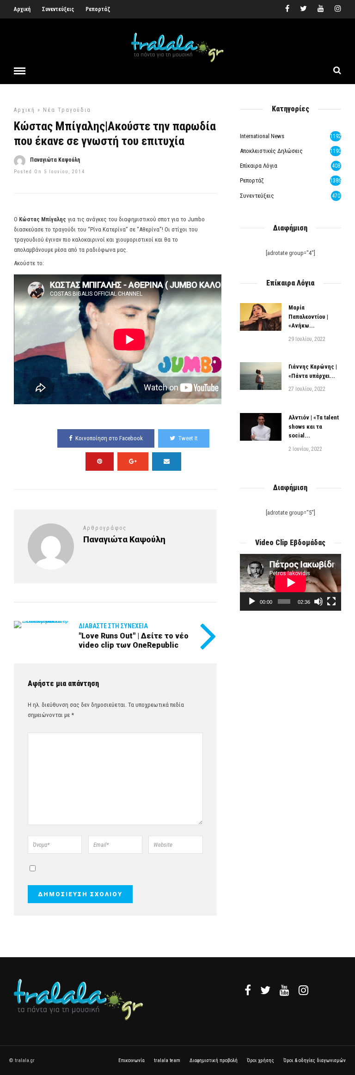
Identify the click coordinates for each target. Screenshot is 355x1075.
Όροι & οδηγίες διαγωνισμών (314, 1060)
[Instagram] (338, 9)
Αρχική (22, 9)
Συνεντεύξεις (58, 9)
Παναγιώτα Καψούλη (55, 160)
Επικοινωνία (131, 1060)
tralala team (167, 1060)
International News (262, 136)
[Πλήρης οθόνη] (331, 601)
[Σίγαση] (318, 601)
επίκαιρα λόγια (258, 165)
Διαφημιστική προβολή (214, 1060)
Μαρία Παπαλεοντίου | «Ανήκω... (308, 316)
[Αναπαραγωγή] (252, 601)
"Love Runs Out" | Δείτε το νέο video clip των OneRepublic (134, 640)
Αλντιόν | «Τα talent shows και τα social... (313, 426)
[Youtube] (321, 9)
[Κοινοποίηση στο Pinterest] (100, 461)
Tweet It (188, 438)
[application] (290, 582)
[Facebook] (248, 990)
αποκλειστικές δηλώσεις (271, 150)
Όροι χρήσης (260, 1060)
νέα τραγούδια (67, 110)
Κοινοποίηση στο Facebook (109, 438)
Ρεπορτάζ (98, 9)
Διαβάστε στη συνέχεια (113, 626)
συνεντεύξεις (257, 195)
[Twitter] (265, 990)
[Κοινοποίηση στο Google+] (132, 461)
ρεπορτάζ (252, 180)
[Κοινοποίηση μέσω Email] (166, 461)
